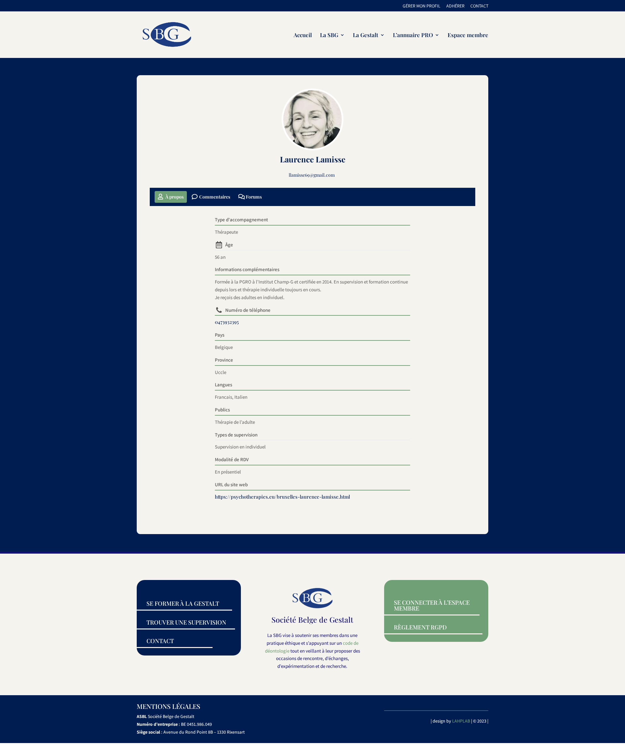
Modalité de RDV (232, 459)
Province (224, 360)
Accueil (303, 35)
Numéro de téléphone (248, 310)
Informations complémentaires (247, 269)
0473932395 (227, 322)
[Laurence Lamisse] (312, 119)
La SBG (329, 35)
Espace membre (468, 35)
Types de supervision (236, 435)
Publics (222, 410)
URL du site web (231, 484)
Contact (479, 6)
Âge (229, 244)
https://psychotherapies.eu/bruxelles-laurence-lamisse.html (282, 496)
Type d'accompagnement (241, 219)
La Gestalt (365, 35)
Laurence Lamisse (312, 159)
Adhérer (455, 6)
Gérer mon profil (421, 6)
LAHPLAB (461, 721)
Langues (223, 384)
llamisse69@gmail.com (312, 175)
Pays (219, 335)
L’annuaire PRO (413, 35)
